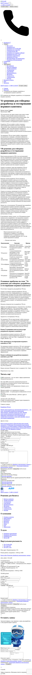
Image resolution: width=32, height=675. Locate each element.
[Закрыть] (1, 667)
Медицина (9, 74)
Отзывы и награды (9, 517)
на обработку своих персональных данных (16, 660)
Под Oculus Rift (8, 544)
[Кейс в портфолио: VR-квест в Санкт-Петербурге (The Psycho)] (6, 486)
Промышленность (11, 73)
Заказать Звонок (14, 6)
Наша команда (7, 518)
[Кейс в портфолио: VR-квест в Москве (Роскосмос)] (6, 482)
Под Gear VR (7, 546)
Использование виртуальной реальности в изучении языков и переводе (15, 425)
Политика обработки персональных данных (19, 555)
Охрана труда (10, 75)
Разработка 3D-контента (10, 535)
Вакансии (6, 522)
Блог (5, 81)
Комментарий (4, 463)
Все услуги (10, 45)
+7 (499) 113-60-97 (5, 5)
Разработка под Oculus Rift (14, 48)
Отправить (3, 470)
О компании (7, 61)
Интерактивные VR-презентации (16, 58)
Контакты (6, 83)
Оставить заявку (23, 85)
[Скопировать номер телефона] (12, 5)
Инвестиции (7, 527)
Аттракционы (10, 70)
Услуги (6, 44)
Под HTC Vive (7, 547)
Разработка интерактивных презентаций (15, 427)
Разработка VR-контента (13, 55)
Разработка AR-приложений (14, 60)
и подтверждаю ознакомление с (16, 465)
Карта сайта (4, 555)
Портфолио (7, 42)
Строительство (11, 77)
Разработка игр (11, 47)
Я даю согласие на (7, 464)
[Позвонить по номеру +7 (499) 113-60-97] (16, 38)
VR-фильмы (10, 425)
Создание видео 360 (12, 51)
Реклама (9, 78)
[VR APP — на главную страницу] (3, 1)
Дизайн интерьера (11, 68)
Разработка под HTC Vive (13, 54)
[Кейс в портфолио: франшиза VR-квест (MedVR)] (6, 476)
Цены (5, 62)
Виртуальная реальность (7, 423)
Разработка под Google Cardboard (15, 52)
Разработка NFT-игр (12, 57)
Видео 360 (6, 537)
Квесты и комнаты (12, 67)
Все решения (10, 65)
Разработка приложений (10, 533)
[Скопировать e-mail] (10, 3)
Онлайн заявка (4, 6)
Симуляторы (10, 71)
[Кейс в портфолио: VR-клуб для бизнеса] (6, 483)
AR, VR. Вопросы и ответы (13, 429)
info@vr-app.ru (4, 3)
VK (1, 490)
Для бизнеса (7, 64)
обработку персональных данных (21, 464)
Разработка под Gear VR (13, 50)
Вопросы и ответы (9, 80)
